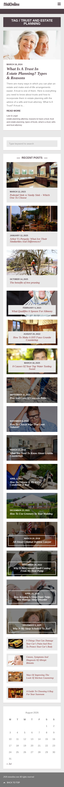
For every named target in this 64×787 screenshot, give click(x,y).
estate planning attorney (17, 119)
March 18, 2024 (14, 64)
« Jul (9, 763)
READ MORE (14, 110)
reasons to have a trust (39, 119)
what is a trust (44, 122)
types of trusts (31, 122)
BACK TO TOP (13, 782)
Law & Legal (12, 116)
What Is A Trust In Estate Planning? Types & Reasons (27, 73)
